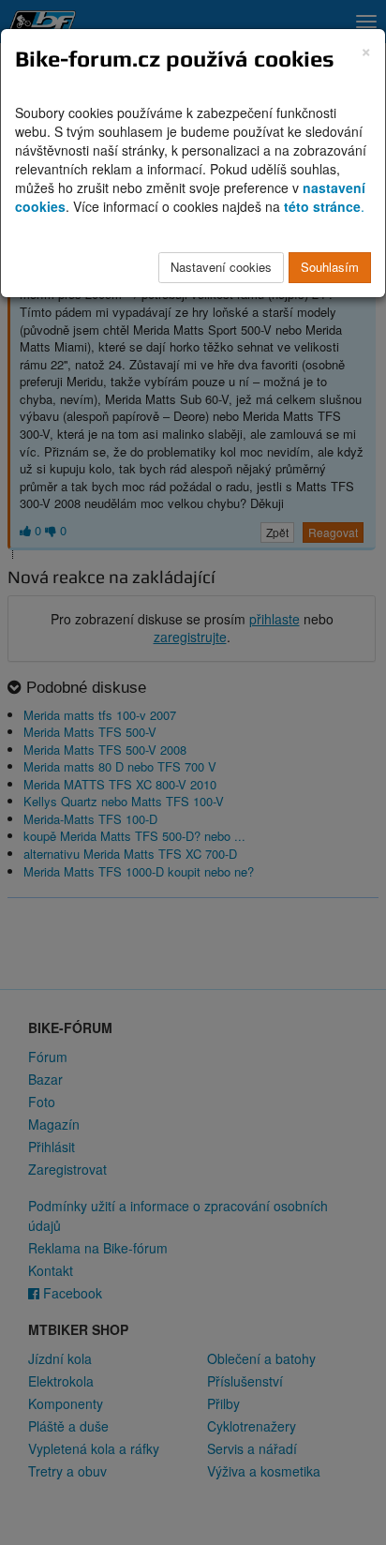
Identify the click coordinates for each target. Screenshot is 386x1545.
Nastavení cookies (221, 267)
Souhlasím (330, 267)
